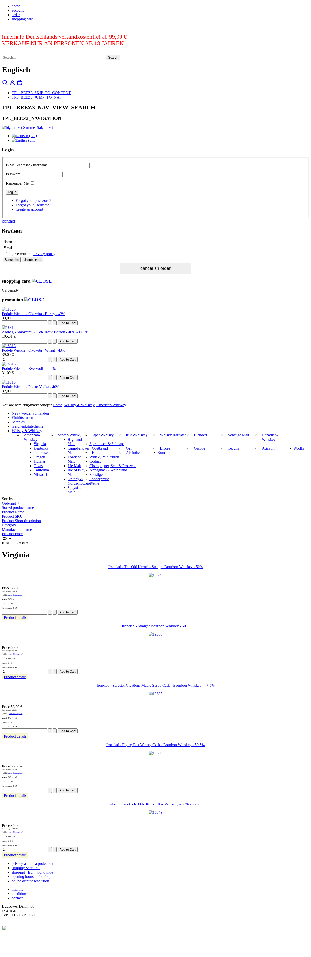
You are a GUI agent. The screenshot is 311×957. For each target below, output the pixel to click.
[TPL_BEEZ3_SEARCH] (5, 84)
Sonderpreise (99, 479)
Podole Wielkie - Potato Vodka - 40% (30, 387)
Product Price (12, 534)
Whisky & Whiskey (79, 405)
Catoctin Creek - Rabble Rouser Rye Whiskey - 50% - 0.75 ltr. (155, 804)
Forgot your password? (33, 201)
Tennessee (41, 453)
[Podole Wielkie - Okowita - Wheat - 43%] (9, 346)
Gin (129, 448)
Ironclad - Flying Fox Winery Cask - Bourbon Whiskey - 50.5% (155, 745)
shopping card (22, 19)
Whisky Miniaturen (104, 457)
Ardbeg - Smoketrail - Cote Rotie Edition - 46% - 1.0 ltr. (45, 332)
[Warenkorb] (20, 84)
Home (57, 405)
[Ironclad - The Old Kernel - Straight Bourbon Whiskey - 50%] (155, 575)
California (41, 470)
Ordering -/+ (11, 503)
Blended (200, 435)
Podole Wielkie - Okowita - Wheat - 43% (33, 350)
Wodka (299, 448)
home (16, 6)
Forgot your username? (33, 205)
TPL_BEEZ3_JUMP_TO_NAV (37, 97)
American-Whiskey (111, 405)
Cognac (95, 461)
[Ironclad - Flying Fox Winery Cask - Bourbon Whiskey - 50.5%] (155, 753)
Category (9, 525)
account (18, 10)
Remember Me (17, 183)
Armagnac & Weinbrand (108, 470)
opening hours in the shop (31, 877)
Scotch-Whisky (69, 435)
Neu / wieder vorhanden (30, 413)
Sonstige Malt (238, 435)
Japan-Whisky (103, 435)
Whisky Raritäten (173, 435)
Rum (161, 453)
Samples (18, 422)
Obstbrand (100, 448)
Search (113, 57)
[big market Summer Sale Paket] (27, 128)
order (16, 15)
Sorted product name (18, 508)
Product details (15, 617)
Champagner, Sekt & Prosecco (112, 466)
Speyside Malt (74, 490)
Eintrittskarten (22, 417)
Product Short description (21, 521)
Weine (94, 483)
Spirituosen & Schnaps (106, 444)
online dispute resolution (30, 881)
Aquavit (268, 448)
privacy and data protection (32, 863)
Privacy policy (44, 254)
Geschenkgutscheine (27, 426)
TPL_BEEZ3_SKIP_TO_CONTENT (41, 93)
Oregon (39, 457)
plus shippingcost (15, 595)
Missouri (40, 474)
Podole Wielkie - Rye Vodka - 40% (29, 368)
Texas (38, 466)
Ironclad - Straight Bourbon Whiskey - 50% (155, 626)
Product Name (13, 512)
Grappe (199, 448)
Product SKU (12, 516)
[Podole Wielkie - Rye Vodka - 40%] (9, 364)
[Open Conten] (42, 281)
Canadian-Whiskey (270, 437)
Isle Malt (74, 466)
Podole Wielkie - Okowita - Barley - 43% (33, 314)
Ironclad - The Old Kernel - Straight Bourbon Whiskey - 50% (155, 567)
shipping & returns (26, 868)
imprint (17, 889)
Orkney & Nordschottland (79, 481)
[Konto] (13, 84)
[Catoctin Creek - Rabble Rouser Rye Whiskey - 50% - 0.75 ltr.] (155, 812)
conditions (19, 894)
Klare (96, 453)
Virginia (40, 444)
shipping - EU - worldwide (32, 872)
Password (13, 174)
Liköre (165, 448)
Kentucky (41, 448)
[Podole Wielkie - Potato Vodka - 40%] (9, 382)
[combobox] (53, 57)
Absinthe (133, 453)
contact (8, 221)
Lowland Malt (74, 459)
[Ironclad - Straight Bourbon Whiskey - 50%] (155, 634)
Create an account (29, 209)
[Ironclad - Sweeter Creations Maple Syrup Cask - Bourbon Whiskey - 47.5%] (155, 694)
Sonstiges (96, 474)
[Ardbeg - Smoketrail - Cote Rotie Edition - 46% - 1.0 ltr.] (9, 327)
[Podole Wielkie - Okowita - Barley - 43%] (9, 309)
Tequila (233, 448)
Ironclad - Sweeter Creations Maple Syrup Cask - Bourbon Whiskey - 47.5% (156, 685)
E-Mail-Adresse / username (27, 165)
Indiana (39, 461)
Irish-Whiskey (136, 435)
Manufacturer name (17, 529)
